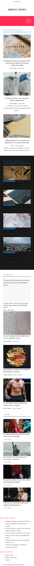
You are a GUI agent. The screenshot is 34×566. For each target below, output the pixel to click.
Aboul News (17, 9)
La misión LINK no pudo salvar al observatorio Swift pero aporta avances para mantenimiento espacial (17, 535)
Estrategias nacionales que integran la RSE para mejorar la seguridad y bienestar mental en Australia (17, 63)
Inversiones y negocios (9, 181)
